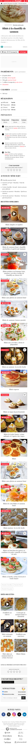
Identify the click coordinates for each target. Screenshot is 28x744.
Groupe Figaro (21, 724)
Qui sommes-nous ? (6, 721)
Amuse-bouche (22, 3)
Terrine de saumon (8, 196)
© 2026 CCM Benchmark (14, 726)
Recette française (7, 589)
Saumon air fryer (7, 183)
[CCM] (7, 733)
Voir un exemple (22, 691)
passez (8, 135)
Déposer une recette (7, 682)
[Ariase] (7, 742)
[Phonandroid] (20, 742)
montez (15, 128)
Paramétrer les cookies (19, 723)
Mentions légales (13, 724)
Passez (6, 154)
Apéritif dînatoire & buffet (10, 3)
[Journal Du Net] (20, 733)
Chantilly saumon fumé (9, 180)
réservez (22, 146)
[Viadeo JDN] (20, 739)
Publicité (17, 721)
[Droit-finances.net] (20, 736)
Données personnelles (8, 723)
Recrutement (23, 721)
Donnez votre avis (18, 25)
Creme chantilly (6, 187)
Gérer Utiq (6, 724)
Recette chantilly (7, 585)
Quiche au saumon (7, 191)
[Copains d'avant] (7, 739)
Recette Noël (18, 585)
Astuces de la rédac (8, 694)
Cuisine (5, 691)
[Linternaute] (7, 736)
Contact (13, 721)
